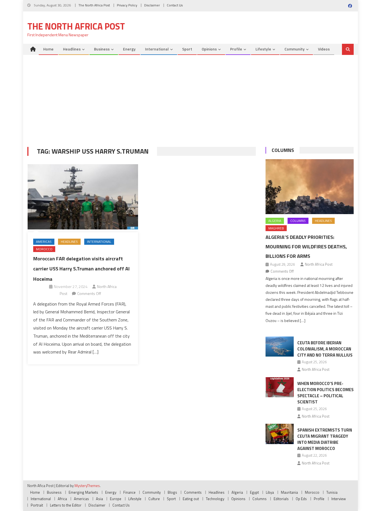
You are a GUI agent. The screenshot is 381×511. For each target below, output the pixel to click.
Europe (115, 499)
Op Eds (301, 499)
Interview (338, 499)
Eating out (191, 499)
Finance (129, 492)
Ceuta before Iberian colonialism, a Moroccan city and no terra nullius (325, 349)
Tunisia (331, 492)
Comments (193, 492)
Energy (129, 49)
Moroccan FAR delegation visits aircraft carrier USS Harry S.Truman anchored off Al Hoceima (81, 269)
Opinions (209, 49)
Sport (187, 49)
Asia (99, 499)
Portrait (37, 505)
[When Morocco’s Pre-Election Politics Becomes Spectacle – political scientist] (280, 387)
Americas (44, 241)
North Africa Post (318, 264)
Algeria (274, 220)
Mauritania (289, 492)
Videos (324, 49)
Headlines (72, 49)
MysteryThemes (87, 485)
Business (102, 49)
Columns (283, 150)
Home (48, 49)
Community (294, 49)
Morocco (44, 249)
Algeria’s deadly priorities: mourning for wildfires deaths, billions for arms (306, 246)
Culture (154, 499)
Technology (215, 499)
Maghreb (276, 228)
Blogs (172, 492)
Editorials (281, 499)
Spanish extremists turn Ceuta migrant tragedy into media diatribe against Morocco (324, 439)
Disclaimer (152, 5)
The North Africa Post (94, 5)
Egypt (254, 492)
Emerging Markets (83, 492)
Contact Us (175, 5)
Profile (236, 49)
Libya (270, 492)
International (157, 49)
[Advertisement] (190, 97)
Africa (62, 499)
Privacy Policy (127, 5)
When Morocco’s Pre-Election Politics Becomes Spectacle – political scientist (325, 392)
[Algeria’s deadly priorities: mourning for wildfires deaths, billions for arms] (310, 186)
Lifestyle (263, 49)
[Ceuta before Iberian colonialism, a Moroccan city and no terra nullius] (280, 346)
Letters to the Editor (65, 505)
